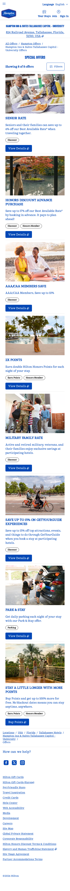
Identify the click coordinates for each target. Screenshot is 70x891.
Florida (31, 732)
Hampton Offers (31, 43)
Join (54, 16)
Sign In (64, 16)
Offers (6, 742)
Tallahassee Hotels (50, 732)
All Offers (11, 43)
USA (20, 732)
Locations (8, 732)
